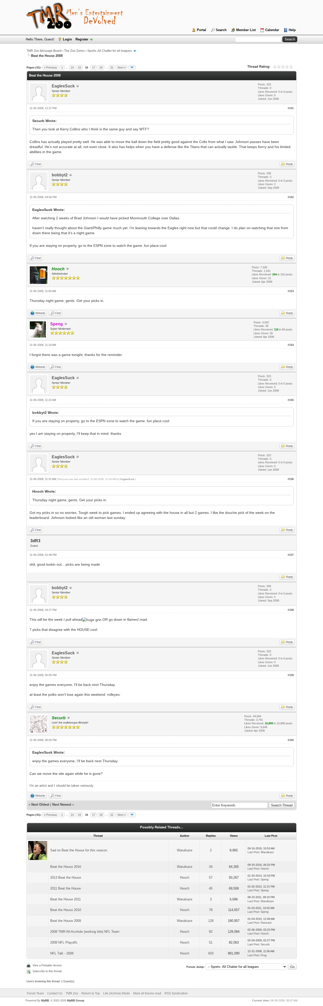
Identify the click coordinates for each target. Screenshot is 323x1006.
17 (93, 67)
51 (210, 942)
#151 (291, 108)
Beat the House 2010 (65, 910)
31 (111, 67)
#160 (291, 739)
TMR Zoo (72, 993)
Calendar (272, 30)
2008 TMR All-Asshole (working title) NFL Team (84, 931)
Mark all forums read (147, 993)
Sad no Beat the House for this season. (79, 850)
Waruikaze (184, 850)
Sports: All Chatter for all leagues (109, 51)
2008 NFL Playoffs (63, 942)
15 (79, 67)
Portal (201, 30)
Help (292, 30)
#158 (291, 609)
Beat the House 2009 (65, 921)
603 (210, 953)
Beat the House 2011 (65, 899)
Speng (264, 879)
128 (210, 921)
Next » (122, 67)
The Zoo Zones (74, 51)
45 (210, 888)
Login (67, 39)
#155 (291, 399)
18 (100, 67)
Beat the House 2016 (65, 867)
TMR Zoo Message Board (44, 51)
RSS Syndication (176, 993)
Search (221, 30)
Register (81, 39)
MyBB (45, 1000)
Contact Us (54, 993)
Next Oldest (40, 804)
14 (72, 67)
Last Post (253, 852)
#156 (291, 479)
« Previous (50, 67)
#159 (291, 675)
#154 (291, 344)
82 (210, 931)
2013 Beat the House (65, 877)
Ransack (266, 922)
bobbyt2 (60, 175)
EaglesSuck (63, 86)
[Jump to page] (132, 67)
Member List (246, 30)
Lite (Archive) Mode (116, 993)
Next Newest (61, 804)
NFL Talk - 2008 (61, 953)
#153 (291, 291)
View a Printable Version (47, 965)
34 (210, 867)
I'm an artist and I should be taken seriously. (62, 785)
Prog (263, 955)
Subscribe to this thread (47, 971)
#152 (291, 197)
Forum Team (35, 993)
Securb (265, 944)
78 (210, 910)
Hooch (265, 868)
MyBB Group (75, 1000)
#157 (291, 554)
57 (210, 877)
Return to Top (91, 993)
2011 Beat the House (65, 888)
